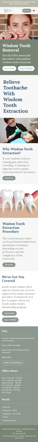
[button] (33, 10)
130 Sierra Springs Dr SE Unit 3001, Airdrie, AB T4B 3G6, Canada (19, 437)
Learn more (6, 357)
